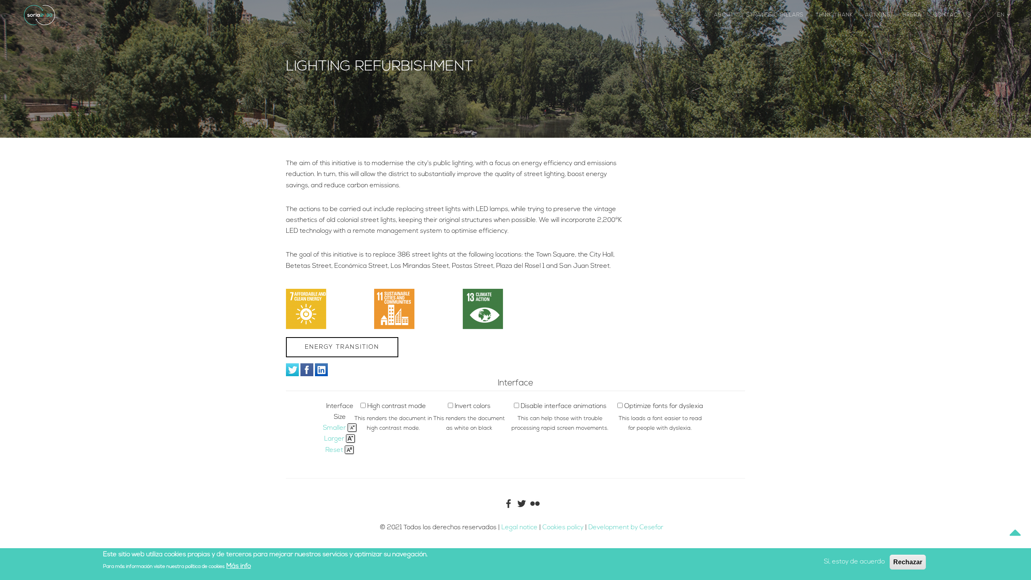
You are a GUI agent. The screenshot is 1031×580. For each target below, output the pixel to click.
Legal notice (519, 527)
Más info (238, 566)
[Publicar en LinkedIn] (321, 370)
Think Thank (834, 15)
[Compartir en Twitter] (292, 370)
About (724, 15)
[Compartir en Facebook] (306, 370)
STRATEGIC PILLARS (774, 15)
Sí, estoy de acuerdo (854, 562)
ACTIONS (877, 15)
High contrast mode (396, 406)
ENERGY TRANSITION (342, 347)
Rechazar (907, 562)
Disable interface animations (564, 406)
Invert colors (473, 406)
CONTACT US (952, 15)
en (1002, 15)
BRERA (912, 15)
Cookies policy (563, 527)
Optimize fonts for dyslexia (663, 406)
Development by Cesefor (625, 527)
